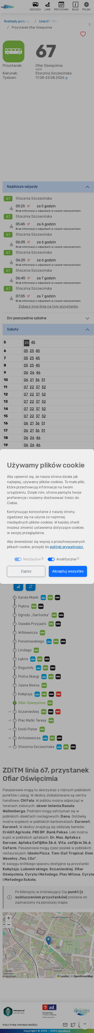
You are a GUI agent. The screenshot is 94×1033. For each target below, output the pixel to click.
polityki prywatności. (67, 547)
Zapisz (26, 571)
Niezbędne (32, 559)
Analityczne (66, 559)
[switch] (51, 559)
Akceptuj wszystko (68, 571)
